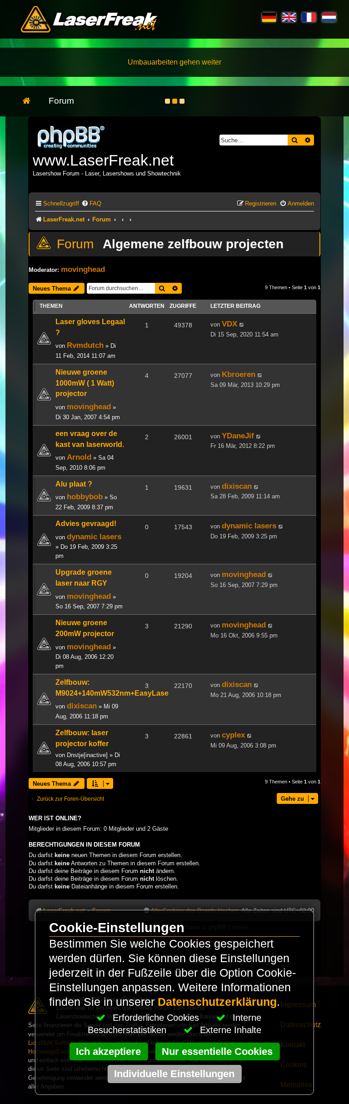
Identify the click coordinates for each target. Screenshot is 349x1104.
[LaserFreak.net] (72, 136)
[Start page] (31, 101)
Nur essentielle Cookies (217, 1051)
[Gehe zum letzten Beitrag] (242, 324)
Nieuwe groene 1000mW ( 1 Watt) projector (84, 383)
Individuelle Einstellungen (174, 1073)
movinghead (83, 269)
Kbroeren (238, 374)
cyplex (233, 734)
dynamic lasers (94, 536)
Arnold (79, 457)
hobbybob (85, 496)
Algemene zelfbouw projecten (193, 244)
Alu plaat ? (73, 484)
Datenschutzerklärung (217, 1002)
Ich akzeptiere (108, 1051)
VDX (229, 323)
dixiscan (237, 486)
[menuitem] (91, 203)
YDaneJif (238, 435)
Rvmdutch (85, 345)
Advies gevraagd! (85, 523)
